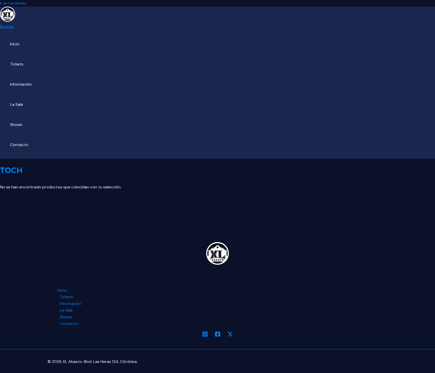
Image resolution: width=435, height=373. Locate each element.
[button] (7, 27)
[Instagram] (205, 335)
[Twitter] (230, 335)
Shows (16, 124)
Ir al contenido (13, 3)
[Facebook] (218, 335)
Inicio (14, 44)
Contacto (19, 144)
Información (21, 84)
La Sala (16, 104)
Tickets (16, 64)
